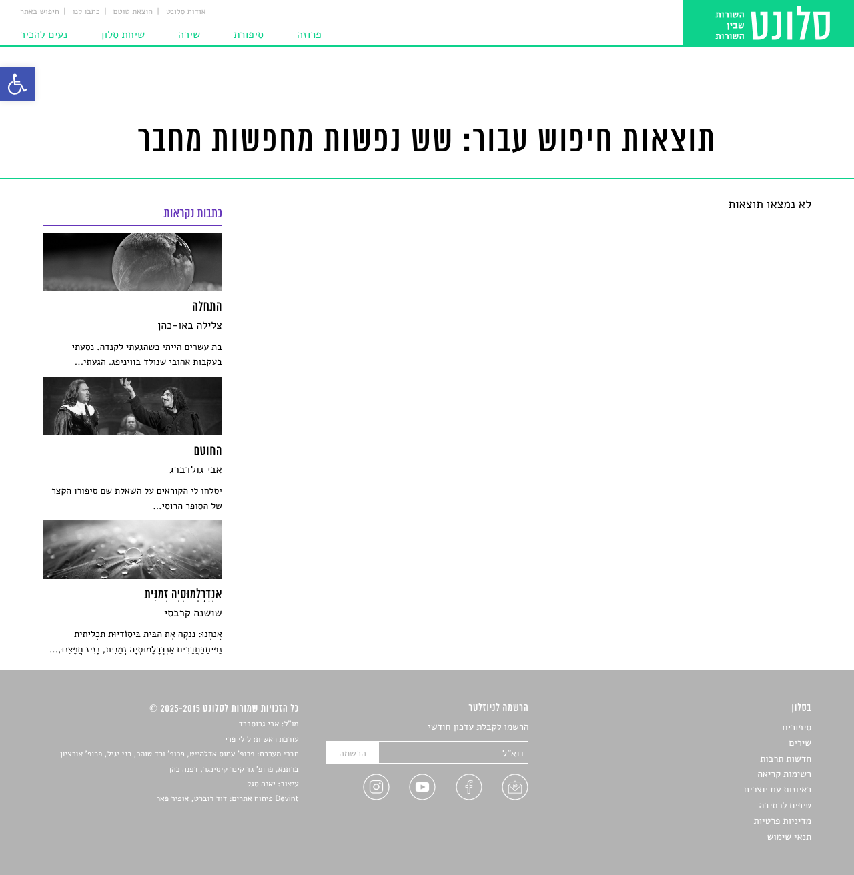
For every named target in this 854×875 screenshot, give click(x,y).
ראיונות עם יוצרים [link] (777, 789)
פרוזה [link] (309, 34)
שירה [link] (189, 34)
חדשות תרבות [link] (785, 758)
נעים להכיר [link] (43, 34)
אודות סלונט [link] (186, 12)
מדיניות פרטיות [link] (782, 820)
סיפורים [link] (797, 727)
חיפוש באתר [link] (39, 12)
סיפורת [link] (249, 34)
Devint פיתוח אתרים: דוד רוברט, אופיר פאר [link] (227, 799)
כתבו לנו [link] (86, 12)
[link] (17, 84)
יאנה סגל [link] (261, 784)
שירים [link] (800, 742)
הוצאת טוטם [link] (133, 12)
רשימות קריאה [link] (784, 774)
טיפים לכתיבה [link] (785, 805)
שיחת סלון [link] (123, 34)
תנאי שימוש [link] (789, 836)
